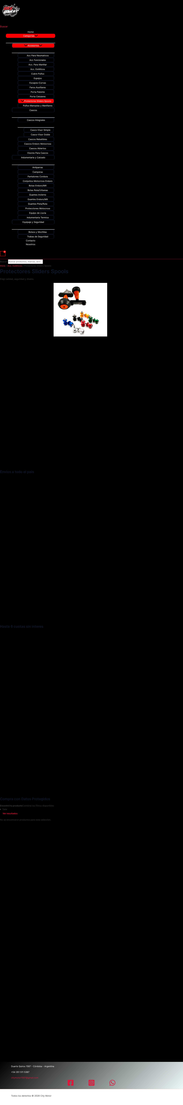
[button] (4, 26)
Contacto (30, 240)
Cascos (33, 110)
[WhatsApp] (112, 1085)
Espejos (38, 78)
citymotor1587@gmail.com (24, 1077)
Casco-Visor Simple (40, 130)
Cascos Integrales (36, 120)
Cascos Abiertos (37, 148)
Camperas (38, 172)
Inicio (2, 265)
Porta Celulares (38, 96)
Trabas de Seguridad (37, 236)
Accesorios (33, 45)
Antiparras (37, 167)
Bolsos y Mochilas (38, 232)
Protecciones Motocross (37, 208)
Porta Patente (38, 92)
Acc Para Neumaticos (38, 55)
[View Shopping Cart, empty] (2, 253)
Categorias (28, 35)
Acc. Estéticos (37, 69)
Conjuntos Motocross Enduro (38, 181)
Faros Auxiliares (38, 87)
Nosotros (30, 244)
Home (31, 32)
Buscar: (3, 261)
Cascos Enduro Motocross (37, 143)
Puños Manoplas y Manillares (37, 105)
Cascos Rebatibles (37, 139)
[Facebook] (71, 1085)
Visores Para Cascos (37, 153)
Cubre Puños (37, 73)
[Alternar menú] (30, 40)
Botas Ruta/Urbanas (38, 190)
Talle (4, 809)
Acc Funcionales (37, 60)
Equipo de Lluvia (37, 213)
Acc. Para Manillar (38, 64)
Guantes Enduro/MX (38, 199)
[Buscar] (46, 261)
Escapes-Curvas (37, 82)
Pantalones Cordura (38, 176)
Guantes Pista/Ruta (37, 203)
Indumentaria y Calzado (33, 157)
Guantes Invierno (37, 194)
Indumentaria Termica (38, 217)
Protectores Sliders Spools (37, 101)
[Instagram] (91, 1085)
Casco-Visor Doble (40, 134)
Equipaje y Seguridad (33, 222)
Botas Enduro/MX (37, 185)
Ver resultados (10, 813)
